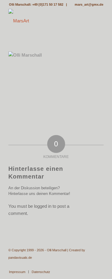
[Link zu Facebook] (99, 265)
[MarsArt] (46, 21)
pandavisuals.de (20, 257)
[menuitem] (17, 271)
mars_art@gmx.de (89, 4)
